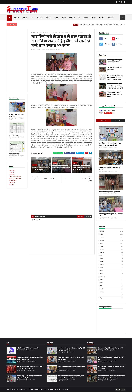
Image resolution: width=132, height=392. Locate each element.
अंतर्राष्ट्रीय (39, 17)
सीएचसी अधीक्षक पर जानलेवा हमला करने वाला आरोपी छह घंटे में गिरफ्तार (81, 168)
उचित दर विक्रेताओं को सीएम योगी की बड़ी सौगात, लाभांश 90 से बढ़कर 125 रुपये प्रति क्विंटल (115, 77)
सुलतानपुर (60, 49)
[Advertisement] (17, 61)
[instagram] (124, 2)
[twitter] (119, 2)
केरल (101, 285)
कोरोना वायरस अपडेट (14, 135)
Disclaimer (25, 2)
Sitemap (11, 184)
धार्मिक (101, 258)
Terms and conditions (48, 2)
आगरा (101, 279)
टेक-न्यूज (93, 17)
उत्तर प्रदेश (25, 17)
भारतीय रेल (102, 264)
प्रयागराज (102, 252)
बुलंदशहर (101, 291)
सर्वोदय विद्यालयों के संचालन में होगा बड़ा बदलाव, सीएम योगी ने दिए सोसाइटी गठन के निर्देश (96, 25)
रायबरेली (101, 246)
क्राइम (56, 17)
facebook (88, 216)
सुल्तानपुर (16, 17)
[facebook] (116, 2)
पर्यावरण (86, 17)
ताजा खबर (103, 120)
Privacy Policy (34, 2)
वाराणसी (101, 255)
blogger (80, 216)
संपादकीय (101, 17)
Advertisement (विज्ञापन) (15, 178)
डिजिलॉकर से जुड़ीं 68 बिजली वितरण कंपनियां (28, 348)
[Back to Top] (124, 390)
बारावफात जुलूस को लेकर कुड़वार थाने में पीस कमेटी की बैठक (61, 168)
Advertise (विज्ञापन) (61, 2)
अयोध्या (101, 267)
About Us (9, 2)
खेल (79, 17)
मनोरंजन (64, 17)
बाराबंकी (101, 288)
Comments (118, 120)
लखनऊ (101, 234)
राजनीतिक (72, 17)
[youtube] (122, 2)
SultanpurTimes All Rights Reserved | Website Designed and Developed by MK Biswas (44, 389)
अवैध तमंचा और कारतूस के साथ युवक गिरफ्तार (109, 192)
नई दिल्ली (102, 240)
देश (32, 17)
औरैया (101, 282)
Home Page (12, 170)
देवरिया (101, 270)
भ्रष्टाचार (102, 295)
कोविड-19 (48, 17)
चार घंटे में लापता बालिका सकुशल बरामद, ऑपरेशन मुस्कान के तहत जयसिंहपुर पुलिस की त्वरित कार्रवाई (115, 86)
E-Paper (110, 17)
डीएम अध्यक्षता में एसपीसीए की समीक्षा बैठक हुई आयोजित (41, 169)
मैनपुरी (101, 298)
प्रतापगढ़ (101, 261)
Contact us (12, 182)
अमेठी (101, 243)
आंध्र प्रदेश (102, 276)
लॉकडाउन (102, 249)
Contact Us (17, 2)
